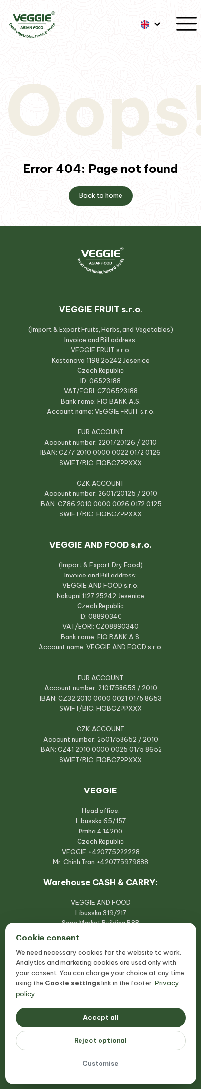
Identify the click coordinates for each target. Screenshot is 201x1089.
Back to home (100, 196)
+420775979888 (122, 862)
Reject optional (100, 1040)
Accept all (101, 1017)
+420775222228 (114, 851)
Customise (100, 1063)
